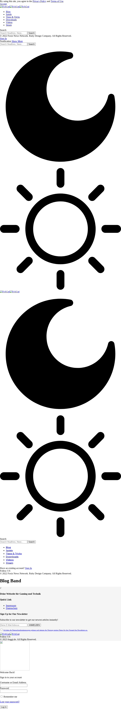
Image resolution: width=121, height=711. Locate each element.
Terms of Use (57, 1)
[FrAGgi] (14, 6)
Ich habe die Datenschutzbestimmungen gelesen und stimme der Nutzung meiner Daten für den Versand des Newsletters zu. (45, 630)
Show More (17, 41)
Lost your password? (9, 701)
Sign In (28, 568)
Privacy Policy (39, 1)
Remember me (10, 696)
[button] (3, 4)
